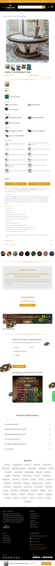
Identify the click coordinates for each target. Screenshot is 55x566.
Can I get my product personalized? (15, 444)
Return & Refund (7, 542)
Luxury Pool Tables (27, 486)
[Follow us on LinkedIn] (16, 558)
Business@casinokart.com (37, 544)
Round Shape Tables (18, 472)
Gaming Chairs (24, 497)
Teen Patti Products (46, 475)
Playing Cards (39, 472)
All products (9, 16)
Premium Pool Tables (24, 490)
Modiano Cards (47, 472)
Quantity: (7, 179)
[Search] (43, 7)
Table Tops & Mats (42, 468)
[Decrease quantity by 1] (12, 178)
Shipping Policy (6, 538)
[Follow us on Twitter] (6, 558)
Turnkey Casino (33, 513)
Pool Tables (5, 490)
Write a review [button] (27, 305)
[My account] (48, 7)
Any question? (9, 449)
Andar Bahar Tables (17, 483)
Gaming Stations (27, 501)
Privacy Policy (6, 536)
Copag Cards (7, 475)
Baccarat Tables (26, 483)
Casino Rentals (33, 518)
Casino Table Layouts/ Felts (37, 483)
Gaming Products (31, 494)
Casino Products (25, 479)
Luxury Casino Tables (17, 486)
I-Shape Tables (7, 497)
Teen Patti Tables (16, 479)
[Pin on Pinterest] (44, 77)
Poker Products (7, 464)
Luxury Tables (47, 483)
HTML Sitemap (33, 527)
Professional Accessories (27, 475)
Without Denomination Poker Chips (18, 468)
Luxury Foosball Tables (38, 486)
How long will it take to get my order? (15, 429)
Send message (19, 366)
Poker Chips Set (28, 464)
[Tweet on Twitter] (47, 77)
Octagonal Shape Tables (29, 472)
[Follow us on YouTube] (14, 558)
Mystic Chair (48, 497)
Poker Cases (37, 475)
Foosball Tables (22, 494)
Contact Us (32, 520)
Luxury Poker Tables (7, 486)
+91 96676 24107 (35, 538)
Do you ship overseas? (11, 424)
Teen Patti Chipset (6, 479)
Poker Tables (51, 468)
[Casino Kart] (6, 524)
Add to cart (16, 184)
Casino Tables (33, 479)
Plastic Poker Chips (5, 468)
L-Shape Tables (49, 494)
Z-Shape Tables (16, 497)
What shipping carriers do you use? (15, 434)
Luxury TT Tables (48, 486)
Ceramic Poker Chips (47, 464)
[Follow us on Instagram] (9, 558)
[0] (51, 7)
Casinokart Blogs (34, 522)
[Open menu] (3, 7)
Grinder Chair (40, 497)
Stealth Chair (32, 497)
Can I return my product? (12, 439)
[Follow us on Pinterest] (11, 558)
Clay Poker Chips (37, 464)
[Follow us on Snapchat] (19, 558)
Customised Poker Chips (17, 464)
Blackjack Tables (8, 483)
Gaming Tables (40, 494)
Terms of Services (7, 540)
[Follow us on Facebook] (4, 558)
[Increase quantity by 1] (19, 178)
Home (4, 16)
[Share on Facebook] (42, 77)
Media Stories (33, 524)
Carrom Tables (14, 494)
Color (7, 81)
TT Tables (50, 490)
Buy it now (39, 184)
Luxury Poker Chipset (32, 468)
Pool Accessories (34, 490)
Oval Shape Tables (8, 472)
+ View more (9, 284)
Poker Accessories (16, 475)
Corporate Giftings (34, 516)
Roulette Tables (49, 479)
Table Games (42, 490)
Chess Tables (6, 494)
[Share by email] (49, 77)
